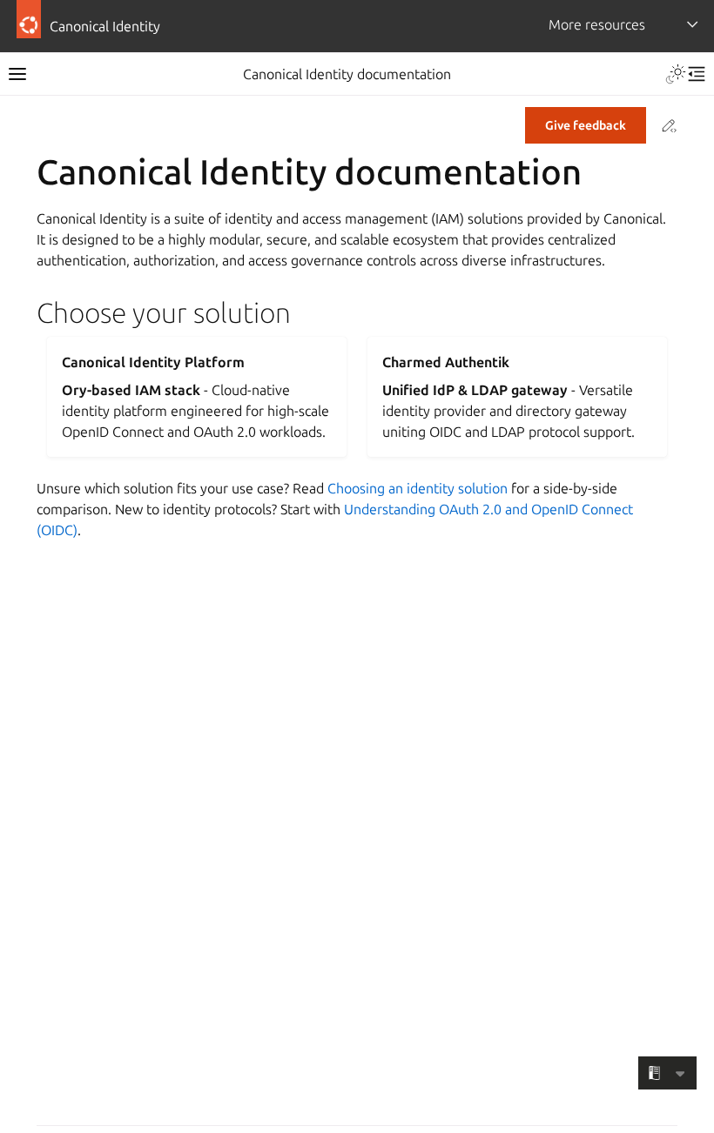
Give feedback (585, 125)
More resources (597, 24)
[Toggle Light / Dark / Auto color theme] (675, 74)
